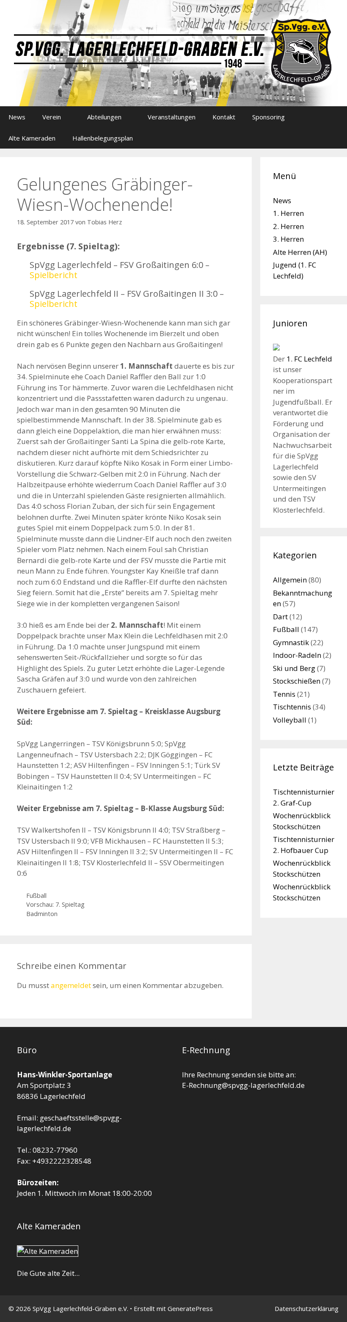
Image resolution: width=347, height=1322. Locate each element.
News (16, 117)
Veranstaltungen (172, 117)
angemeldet (71, 985)
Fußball (36, 895)
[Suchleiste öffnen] (334, 138)
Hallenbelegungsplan (102, 138)
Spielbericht (53, 275)
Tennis (284, 694)
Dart (280, 616)
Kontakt (223, 117)
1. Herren (288, 213)
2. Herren (288, 226)
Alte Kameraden (31, 138)
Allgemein (290, 580)
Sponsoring (268, 117)
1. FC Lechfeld (309, 359)
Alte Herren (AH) (300, 252)
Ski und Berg (294, 668)
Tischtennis (292, 707)
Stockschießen (296, 681)
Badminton (42, 914)
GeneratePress (190, 1308)
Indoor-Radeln (297, 655)
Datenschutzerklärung (307, 1308)
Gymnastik (291, 642)
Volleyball (289, 720)
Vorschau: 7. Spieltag (55, 904)
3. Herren (288, 239)
